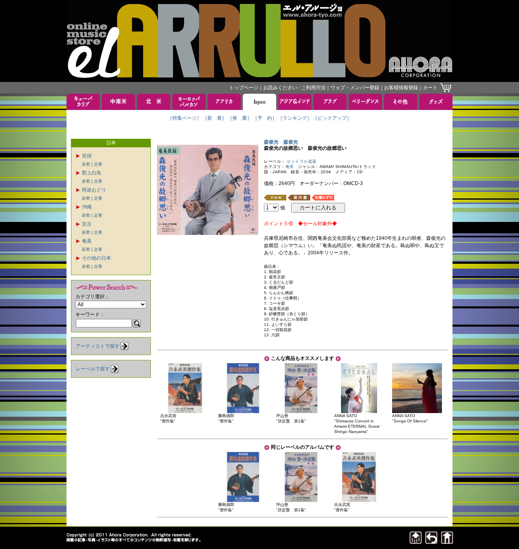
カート (430, 87)
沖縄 (87, 207)
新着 (86, 164)
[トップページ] (447, 541)
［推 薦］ (239, 118)
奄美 (87, 241)
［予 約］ (265, 118)
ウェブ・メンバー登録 (354, 87)
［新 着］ (214, 118)
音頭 (87, 156)
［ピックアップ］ (332, 118)
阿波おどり (94, 190)
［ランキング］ (295, 118)
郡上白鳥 (91, 173)
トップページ (243, 87)
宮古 (87, 224)
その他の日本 (96, 258)
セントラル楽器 (302, 161)
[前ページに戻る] (431, 541)
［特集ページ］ (184, 118)
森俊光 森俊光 (281, 142)
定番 (98, 164)
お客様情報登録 (401, 87)
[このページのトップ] (416, 541)
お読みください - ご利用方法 (294, 87)
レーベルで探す (93, 369)
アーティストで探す (98, 346)
